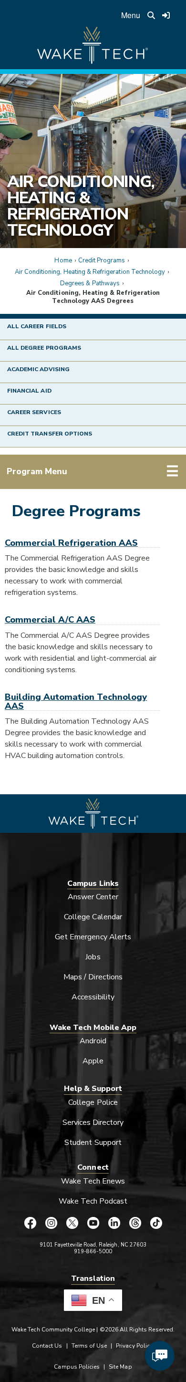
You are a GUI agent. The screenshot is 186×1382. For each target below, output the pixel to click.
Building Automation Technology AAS (76, 701)
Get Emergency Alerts (93, 937)
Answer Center (93, 897)
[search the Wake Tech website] (151, 15)
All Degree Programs (44, 348)
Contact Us (47, 1346)
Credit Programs (101, 260)
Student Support (93, 1142)
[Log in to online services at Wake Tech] (166, 15)
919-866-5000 (93, 1251)
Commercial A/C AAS (50, 619)
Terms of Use (89, 1346)
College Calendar (93, 917)
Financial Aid (29, 391)
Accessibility (93, 997)
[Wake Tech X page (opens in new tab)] (72, 1223)
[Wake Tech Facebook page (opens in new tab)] (30, 1223)
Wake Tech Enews (93, 1181)
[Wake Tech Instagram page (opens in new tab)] (51, 1223)
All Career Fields (36, 326)
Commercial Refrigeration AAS (71, 543)
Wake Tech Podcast (93, 1201)
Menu (130, 15)
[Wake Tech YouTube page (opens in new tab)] (93, 1223)
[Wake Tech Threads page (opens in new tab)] (134, 1223)
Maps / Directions (93, 977)
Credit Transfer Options (49, 433)
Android (93, 1041)
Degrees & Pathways (90, 283)
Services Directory (93, 1122)
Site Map (120, 1367)
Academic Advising (38, 369)
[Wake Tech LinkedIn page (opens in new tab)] (113, 1223)
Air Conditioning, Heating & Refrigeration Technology (81, 206)
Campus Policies (77, 1367)
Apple (93, 1061)
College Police (93, 1102)
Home (63, 260)
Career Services (34, 412)
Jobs (92, 957)
